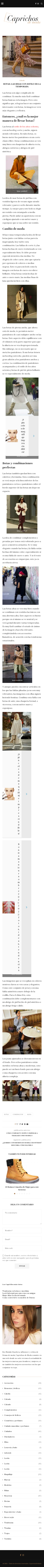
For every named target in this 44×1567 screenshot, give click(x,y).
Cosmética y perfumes (22, 1421)
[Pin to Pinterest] (25, 1124)
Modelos (22, 1485)
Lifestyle (22, 1453)
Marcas (22, 1480)
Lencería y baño (22, 1447)
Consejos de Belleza (22, 1415)
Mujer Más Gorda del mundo (14, 1295)
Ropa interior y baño (22, 1512)
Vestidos (22, 1539)
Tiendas (22, 1528)
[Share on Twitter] (22, 1124)
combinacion (18, 1114)
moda (29, 1114)
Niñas (22, 1490)
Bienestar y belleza (22, 1388)
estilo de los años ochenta (26, 126)
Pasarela (22, 1507)
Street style (22, 1517)
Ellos (22, 1442)
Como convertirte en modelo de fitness (18, 1298)
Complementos (22, 1410)
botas (6, 1114)
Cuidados (22, 1431)
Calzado (22, 1399)
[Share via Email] (27, 1124)
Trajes (22, 1533)
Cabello (22, 1394)
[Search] (41, 3)
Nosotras (22, 1496)
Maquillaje (22, 1474)
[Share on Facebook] (20, 1124)
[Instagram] (38, 3)
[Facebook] (35, 3)
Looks (22, 1458)
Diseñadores (22, 1437)
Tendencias (22, 1523)
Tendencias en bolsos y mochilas (15, 1291)
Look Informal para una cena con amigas (18, 1293)
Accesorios (22, 1383)
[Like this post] (17, 1124)
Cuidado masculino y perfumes (22, 1426)
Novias (22, 1501)
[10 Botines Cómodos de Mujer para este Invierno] (22, 1171)
